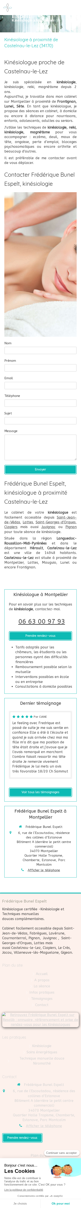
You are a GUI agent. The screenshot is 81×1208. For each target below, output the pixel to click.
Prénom (10, 361)
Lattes (28, 522)
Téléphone (12, 396)
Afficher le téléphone (44, 870)
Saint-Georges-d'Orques (56, 522)
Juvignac (48, 527)
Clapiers (10, 527)
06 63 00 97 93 (41, 621)
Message (10, 431)
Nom (7, 343)
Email (8, 378)
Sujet (8, 413)
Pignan (71, 527)
